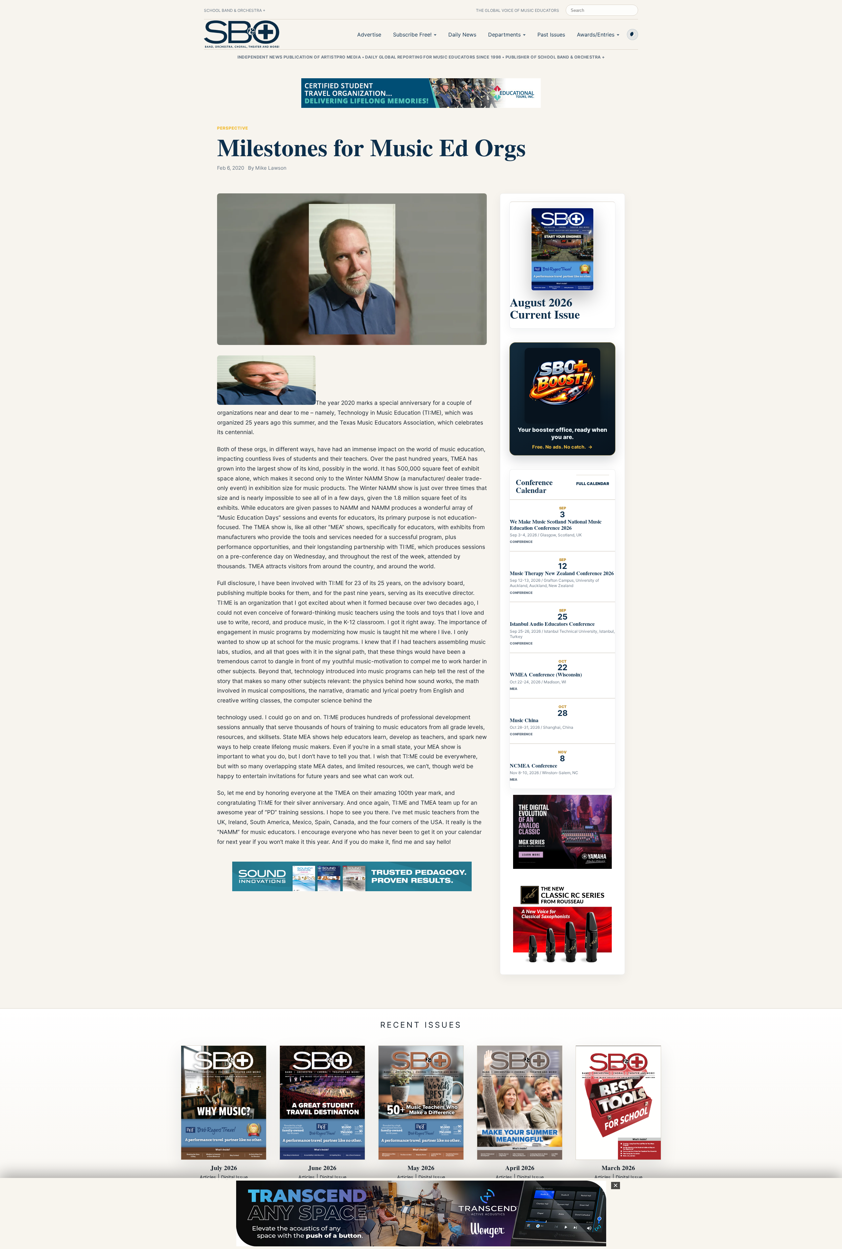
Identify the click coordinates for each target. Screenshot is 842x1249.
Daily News (462, 34)
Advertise (369, 34)
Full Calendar (592, 483)
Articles (208, 1177)
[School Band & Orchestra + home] (242, 34)
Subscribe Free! (412, 34)
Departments (504, 34)
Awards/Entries (595, 34)
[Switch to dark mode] (632, 34)
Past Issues (551, 34)
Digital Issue (234, 1177)
